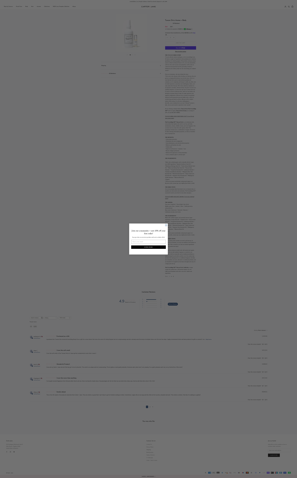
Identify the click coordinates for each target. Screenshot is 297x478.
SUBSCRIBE (148, 247)
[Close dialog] (166, 225)
